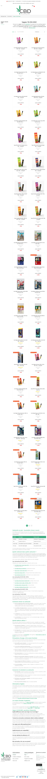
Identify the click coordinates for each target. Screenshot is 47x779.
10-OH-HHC (27, 24)
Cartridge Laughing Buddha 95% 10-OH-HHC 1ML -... (20, 389)
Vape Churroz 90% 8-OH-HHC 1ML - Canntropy (21, 487)
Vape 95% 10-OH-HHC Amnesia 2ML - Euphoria (38, 487)
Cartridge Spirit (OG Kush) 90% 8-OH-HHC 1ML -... (38, 316)
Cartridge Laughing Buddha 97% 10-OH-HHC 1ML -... (38, 438)
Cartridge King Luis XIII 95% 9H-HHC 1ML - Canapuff (38, 73)
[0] (33, 5)
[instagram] (2, 761)
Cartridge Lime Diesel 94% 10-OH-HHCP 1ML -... (38, 243)
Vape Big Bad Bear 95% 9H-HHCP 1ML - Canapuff (20, 194)
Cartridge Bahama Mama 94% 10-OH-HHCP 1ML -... (20, 243)
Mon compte (26, 756)
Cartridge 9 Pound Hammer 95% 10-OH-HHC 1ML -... (20, 414)
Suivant (31, 525)
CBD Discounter (32, 27)
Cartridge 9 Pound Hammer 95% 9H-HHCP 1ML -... (20, 73)
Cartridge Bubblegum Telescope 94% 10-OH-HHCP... (20, 267)
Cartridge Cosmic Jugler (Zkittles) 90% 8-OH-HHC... (20, 316)
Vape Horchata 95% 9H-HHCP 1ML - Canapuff (38, 194)
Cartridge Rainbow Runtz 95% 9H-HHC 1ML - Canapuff (20, 48)
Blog (25, 754)
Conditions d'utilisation (17, 756)
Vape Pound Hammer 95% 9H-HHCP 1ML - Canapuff (38, 170)
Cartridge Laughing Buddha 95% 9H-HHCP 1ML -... (20, 121)
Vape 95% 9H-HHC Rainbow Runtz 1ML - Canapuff (20, 146)
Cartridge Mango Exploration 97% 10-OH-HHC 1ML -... (38, 511)
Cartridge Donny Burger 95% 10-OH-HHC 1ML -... (20, 462)
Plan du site (15, 760)
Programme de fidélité (28, 758)
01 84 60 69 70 (41, 769)
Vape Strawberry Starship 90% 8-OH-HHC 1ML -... (20, 511)
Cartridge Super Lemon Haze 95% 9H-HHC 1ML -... (38, 121)
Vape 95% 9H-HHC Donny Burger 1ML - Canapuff (38, 146)
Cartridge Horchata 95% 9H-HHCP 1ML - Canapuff (20, 97)
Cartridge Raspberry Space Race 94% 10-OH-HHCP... (38, 267)
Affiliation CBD (27, 760)
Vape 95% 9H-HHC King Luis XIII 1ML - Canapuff (38, 219)
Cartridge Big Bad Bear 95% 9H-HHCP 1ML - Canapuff (38, 97)
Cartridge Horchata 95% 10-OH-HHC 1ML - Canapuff (38, 365)
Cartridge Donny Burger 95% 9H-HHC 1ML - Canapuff (38, 48)
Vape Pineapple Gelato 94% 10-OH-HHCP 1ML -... (38, 462)
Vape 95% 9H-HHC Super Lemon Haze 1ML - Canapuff (20, 170)
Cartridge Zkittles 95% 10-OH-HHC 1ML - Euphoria (20, 340)
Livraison (14, 754)
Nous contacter (15, 758)
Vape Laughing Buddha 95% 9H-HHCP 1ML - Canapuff (20, 219)
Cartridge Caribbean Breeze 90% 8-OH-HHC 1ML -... (38, 292)
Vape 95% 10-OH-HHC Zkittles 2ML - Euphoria (38, 389)
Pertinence (40, 32)
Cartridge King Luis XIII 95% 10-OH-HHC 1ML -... (38, 414)
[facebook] (1, 761)
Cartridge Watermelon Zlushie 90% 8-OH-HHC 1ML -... (21, 292)
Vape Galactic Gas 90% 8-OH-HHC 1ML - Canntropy (20, 365)
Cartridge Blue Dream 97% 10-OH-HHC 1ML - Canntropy (20, 438)
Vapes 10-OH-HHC (4, 22)
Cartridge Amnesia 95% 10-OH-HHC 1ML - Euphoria (38, 340)
